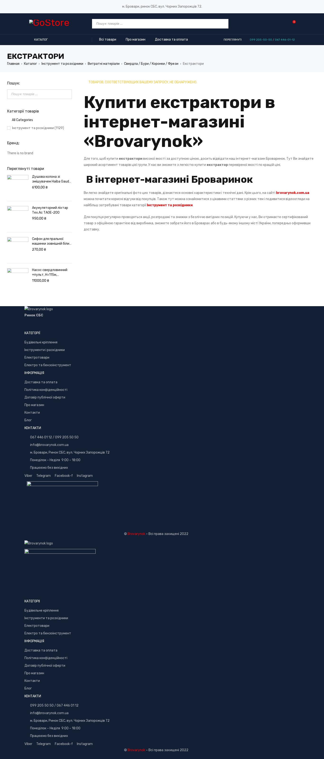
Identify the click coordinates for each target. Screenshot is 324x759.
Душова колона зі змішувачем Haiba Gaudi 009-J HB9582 (51, 179)
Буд (27, 342)
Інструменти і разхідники (44, 350)
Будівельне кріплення (41, 611)
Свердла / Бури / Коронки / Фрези (151, 64)
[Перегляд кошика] (291, 24)
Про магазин (34, 405)
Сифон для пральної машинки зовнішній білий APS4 (51, 241)
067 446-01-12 (285, 39)
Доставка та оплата (40, 382)
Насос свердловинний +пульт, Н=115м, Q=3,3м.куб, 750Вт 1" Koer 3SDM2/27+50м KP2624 (49, 272)
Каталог (30, 64)
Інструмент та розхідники (62, 64)
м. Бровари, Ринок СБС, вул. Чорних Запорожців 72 (70, 452)
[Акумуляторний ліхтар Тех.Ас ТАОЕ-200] (17, 216)
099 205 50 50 (67, 437)
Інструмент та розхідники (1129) (38, 128)
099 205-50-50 (261, 39)
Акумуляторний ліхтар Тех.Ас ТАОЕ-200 (50, 210)
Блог (28, 420)
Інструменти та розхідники (46, 618)
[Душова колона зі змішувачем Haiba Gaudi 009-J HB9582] (17, 185)
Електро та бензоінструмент (47, 365)
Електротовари (36, 358)
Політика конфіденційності (45, 390)
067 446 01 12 (41, 437)
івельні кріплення (44, 342)
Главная (13, 64)
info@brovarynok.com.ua (49, 445)
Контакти (32, 413)
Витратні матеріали (104, 64)
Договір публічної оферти (44, 397)
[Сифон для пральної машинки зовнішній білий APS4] (17, 247)
